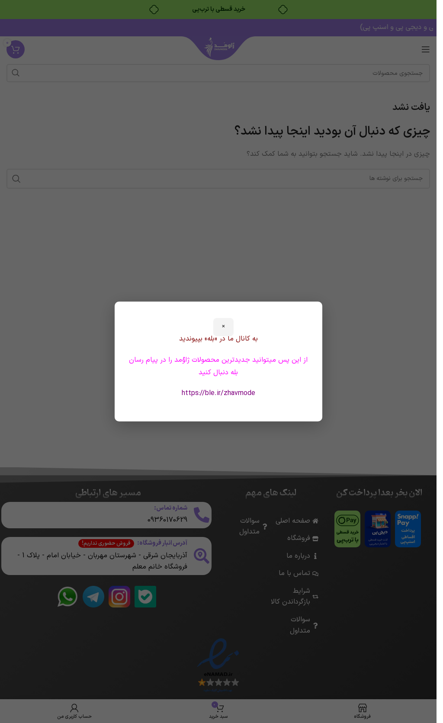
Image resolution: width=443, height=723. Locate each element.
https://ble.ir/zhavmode (218, 393)
